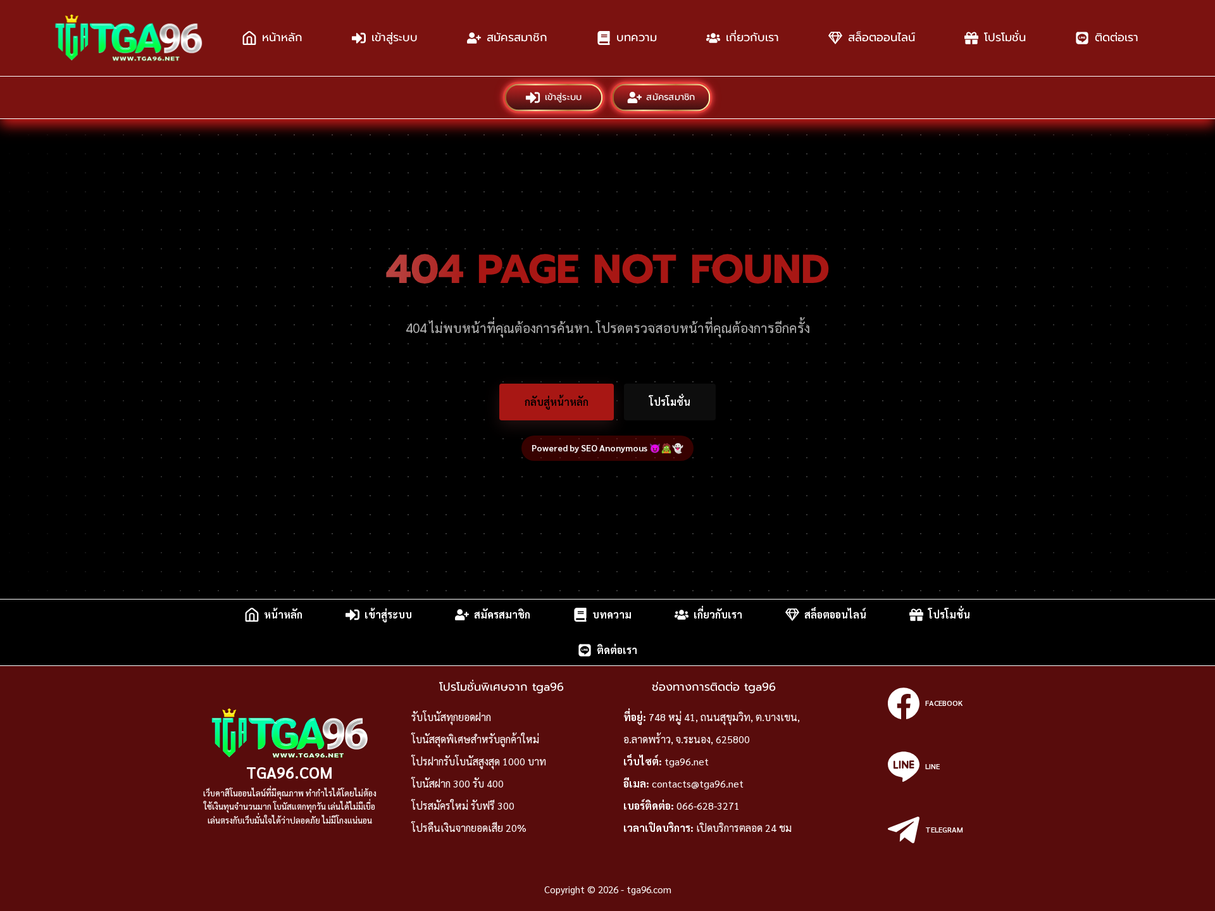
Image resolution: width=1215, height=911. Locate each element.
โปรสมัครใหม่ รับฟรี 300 (462, 805)
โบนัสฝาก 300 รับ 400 (457, 783)
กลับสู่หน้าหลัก (557, 401)
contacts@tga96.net (698, 783)
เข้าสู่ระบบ (394, 37)
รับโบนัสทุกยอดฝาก (451, 717)
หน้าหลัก (282, 37)
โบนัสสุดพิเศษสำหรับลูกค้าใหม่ (475, 739)
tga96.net (686, 761)
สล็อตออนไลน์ (881, 37)
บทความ (636, 37)
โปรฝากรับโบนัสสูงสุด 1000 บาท (478, 761)
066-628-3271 (708, 805)
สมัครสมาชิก (517, 37)
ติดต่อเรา (1116, 37)
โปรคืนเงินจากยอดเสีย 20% (468, 827)
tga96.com (289, 772)
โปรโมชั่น (1005, 37)
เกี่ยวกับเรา (752, 37)
